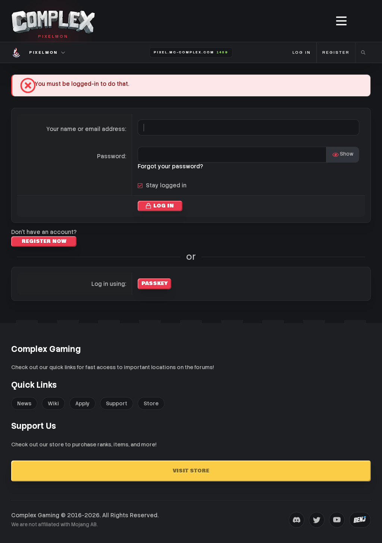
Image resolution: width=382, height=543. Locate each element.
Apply (82, 403)
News (24, 403)
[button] (341, 21)
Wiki (53, 403)
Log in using (108, 284)
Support (116, 403)
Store (151, 403)
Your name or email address (85, 129)
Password (111, 156)
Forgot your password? (170, 166)
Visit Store (191, 471)
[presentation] (296, 520)
